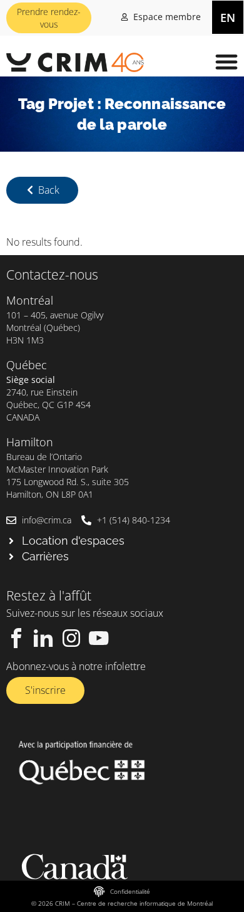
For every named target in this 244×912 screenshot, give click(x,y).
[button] (226, 61)
